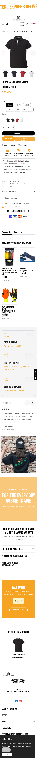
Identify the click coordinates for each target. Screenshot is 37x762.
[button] (33, 23)
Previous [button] (4, 53)
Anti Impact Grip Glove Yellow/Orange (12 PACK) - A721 (8, 310)
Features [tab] (18, 232)
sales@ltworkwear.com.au (18, 691)
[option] (18, 52)
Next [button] (33, 53)
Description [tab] (7, 232)
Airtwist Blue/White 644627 (27, 270)
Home (4, 32)
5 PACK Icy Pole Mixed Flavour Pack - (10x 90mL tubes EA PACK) (9, 271)
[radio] (9, 105)
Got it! (7, 754)
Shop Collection (18, 610)
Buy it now (8, 139)
